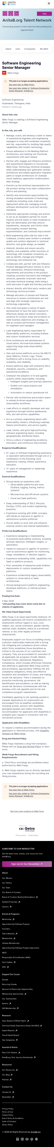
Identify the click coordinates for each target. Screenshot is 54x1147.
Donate (5, 979)
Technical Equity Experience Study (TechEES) (20, 1025)
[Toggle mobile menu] (48, 3)
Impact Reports (8, 1030)
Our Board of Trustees (11, 892)
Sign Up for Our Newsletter (25, 864)
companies (29, 49)
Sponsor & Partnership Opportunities (17, 989)
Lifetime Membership (10, 943)
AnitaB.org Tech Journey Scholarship (17, 1057)
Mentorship (7, 919)
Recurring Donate (9, 984)
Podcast (5, 1079)
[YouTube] (27, 1139)
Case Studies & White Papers (14, 1020)
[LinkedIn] (16, 13)
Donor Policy (7, 1124)
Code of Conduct (9, 1121)
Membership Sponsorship (12, 994)
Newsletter (6, 1097)
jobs (17, 49)
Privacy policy (21, 835)
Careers (5, 906)
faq (44, 13)
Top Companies (8, 1040)
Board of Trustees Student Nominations (18, 897)
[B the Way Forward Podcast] (36, 1139)
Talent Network (8, 933)
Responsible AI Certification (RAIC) (16, 957)
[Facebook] (11, 13)
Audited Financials (9, 902)
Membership (7, 938)
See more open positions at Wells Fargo (27, 811)
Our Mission (7, 878)
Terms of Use (7, 1112)
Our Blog (6, 1074)
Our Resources (8, 1070)
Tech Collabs (7, 962)
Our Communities (9, 998)
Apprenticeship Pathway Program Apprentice (20, 948)
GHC (4, 967)
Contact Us (6, 1092)
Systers (5, 1003)
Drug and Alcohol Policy (29, 746)
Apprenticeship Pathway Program (16, 924)
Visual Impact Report (10, 1035)
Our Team (6, 887)
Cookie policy (33, 835)
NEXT (4, 952)
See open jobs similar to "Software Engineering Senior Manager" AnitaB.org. (29, 89)
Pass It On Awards (9, 1052)
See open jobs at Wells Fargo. (22, 84)
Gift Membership (9, 1008)
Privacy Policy (7, 1108)
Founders (6, 928)
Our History (7, 882)
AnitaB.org (35, 1131)
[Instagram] (5, 13)
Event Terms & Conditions (12, 1118)
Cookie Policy (7, 1115)
